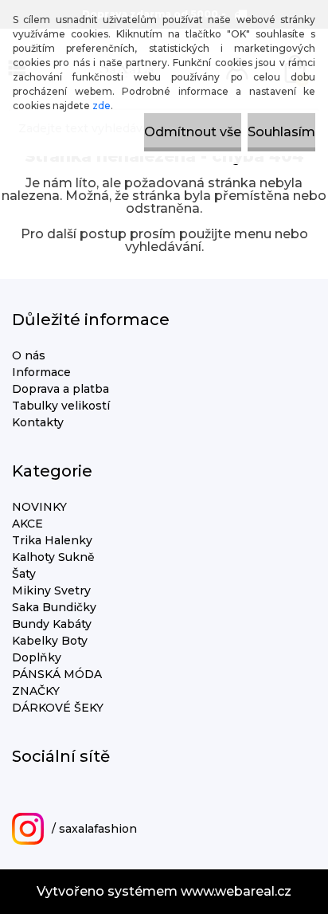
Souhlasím (281, 131)
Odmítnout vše (192, 131)
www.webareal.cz (236, 891)
